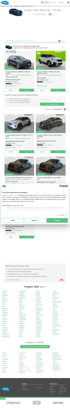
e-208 (37, 353)
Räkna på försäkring (10, 86)
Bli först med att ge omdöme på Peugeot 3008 (35, 346)
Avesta (4, 297)
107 (3, 355)
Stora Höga (39, 325)
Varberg (55, 310)
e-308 (37, 357)
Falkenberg (5, 312)
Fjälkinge (4, 321)
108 (3, 357)
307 (3, 372)
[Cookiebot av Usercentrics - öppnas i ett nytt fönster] (60, 186)
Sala (37, 306)
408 (20, 363)
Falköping (4, 314)
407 (20, 361)
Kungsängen (22, 319)
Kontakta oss (52, 386)
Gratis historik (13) (48, 82)
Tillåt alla (57, 220)
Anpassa (34, 220)
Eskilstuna (5, 310)
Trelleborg (55, 293)
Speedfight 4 (56, 368)
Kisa (20, 310)
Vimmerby (55, 314)
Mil (30, 41)
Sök (6, 6)
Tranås (54, 291)
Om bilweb (61, 386)
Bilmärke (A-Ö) (21, 41)
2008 (3, 359)
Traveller (55, 370)
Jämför (11, 90)
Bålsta (3, 304)
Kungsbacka (22, 317)
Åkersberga (56, 329)
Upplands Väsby (57, 302)
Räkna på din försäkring (12, 279)
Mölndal (38, 295)
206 (3, 361)
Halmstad (4, 329)
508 (20, 368)
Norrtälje (38, 299)
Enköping (4, 308)
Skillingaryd (39, 310)
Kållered (21, 323)
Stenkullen (38, 321)
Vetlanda (55, 312)
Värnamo (55, 321)
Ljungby (21, 329)
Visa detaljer (61, 215)
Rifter (54, 363)
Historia (51, 393)
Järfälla (21, 302)
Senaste (13, 41)
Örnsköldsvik (56, 334)
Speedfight (56, 365)
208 (3, 365)
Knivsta (21, 312)
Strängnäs (38, 327)
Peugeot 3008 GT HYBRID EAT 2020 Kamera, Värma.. (48, 72)
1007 (3, 353)
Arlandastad (5, 295)
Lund (20, 334)
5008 (20, 365)
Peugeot (10, 6)
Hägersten (22, 295)
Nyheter (51, 388)
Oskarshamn (39, 304)
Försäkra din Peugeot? (40, 14)
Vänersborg (56, 319)
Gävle (3, 325)
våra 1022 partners (12, 195)
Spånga (38, 319)
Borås (3, 302)
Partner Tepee (56, 359)
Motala (37, 291)
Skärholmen (39, 314)
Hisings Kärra (22, 291)
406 (20, 359)
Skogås (38, 312)
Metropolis (55, 355)
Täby (54, 295)
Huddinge (21, 293)
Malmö (21, 336)
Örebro (54, 332)
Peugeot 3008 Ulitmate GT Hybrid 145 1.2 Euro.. (19, 136)
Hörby (20, 299)
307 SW (21, 353)
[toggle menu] (69, 2)
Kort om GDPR (62, 391)
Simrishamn (39, 308)
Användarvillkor (62, 389)
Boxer (20, 370)
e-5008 (38, 359)
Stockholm (38, 323)
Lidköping (21, 325)
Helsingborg (5, 334)
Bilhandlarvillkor (62, 388)
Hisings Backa (5, 336)
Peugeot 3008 (17, 6)
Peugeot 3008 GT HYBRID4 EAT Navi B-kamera (18, 72)
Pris (28, 41)
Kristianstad (22, 314)
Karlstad (21, 308)
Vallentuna (55, 306)
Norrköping (39, 297)
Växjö (54, 327)
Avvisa (13, 220)
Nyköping (38, 302)
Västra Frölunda (57, 325)
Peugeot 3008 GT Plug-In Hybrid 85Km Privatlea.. (49, 136)
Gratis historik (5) (17, 145)
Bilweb (2, 6)
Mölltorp (38, 293)
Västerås (55, 323)
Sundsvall (38, 329)
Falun (3, 317)
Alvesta (4, 293)
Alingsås (4, 291)
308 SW (21, 357)
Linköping (21, 327)
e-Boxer (38, 361)
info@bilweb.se (25, 389)
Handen (4, 332)
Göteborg (4, 327)
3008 (3, 368)
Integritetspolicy (53, 391)
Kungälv (21, 321)
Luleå (20, 332)
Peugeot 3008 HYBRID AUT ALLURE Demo (19, 178)
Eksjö (3, 306)
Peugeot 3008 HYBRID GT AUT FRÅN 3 (49, 178)
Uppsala (55, 304)
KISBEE (54, 353)
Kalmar (21, 304)
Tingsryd (38, 334)
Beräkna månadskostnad (22, 75)
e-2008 (21, 372)
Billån (60, 393)
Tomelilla (38, 336)
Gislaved (4, 323)
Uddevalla (55, 297)
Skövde (38, 317)
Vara (54, 308)
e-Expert (38, 363)
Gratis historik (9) (17, 83)
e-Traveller (39, 370)
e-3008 (38, 355)
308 (20, 355)
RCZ (54, 361)
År (33, 41)
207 (3, 363)
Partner (55, 357)
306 (3, 370)
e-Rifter (38, 368)
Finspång (4, 319)
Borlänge (4, 299)
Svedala (38, 332)
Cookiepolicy (52, 389)
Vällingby (55, 317)
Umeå (54, 299)
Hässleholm (22, 297)
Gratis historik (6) (17, 230)
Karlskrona (22, 306)
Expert (37, 372)
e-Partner (38, 365)
